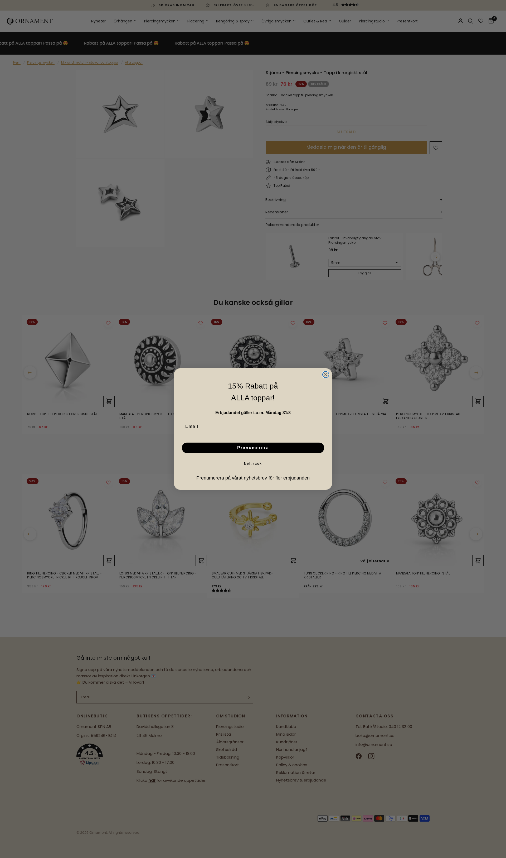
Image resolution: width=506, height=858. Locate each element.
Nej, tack (253, 464)
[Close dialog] (326, 374)
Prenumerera (253, 447)
